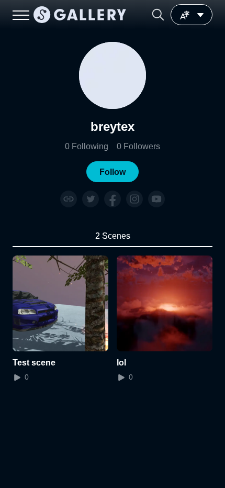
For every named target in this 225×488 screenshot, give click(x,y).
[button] (158, 14)
